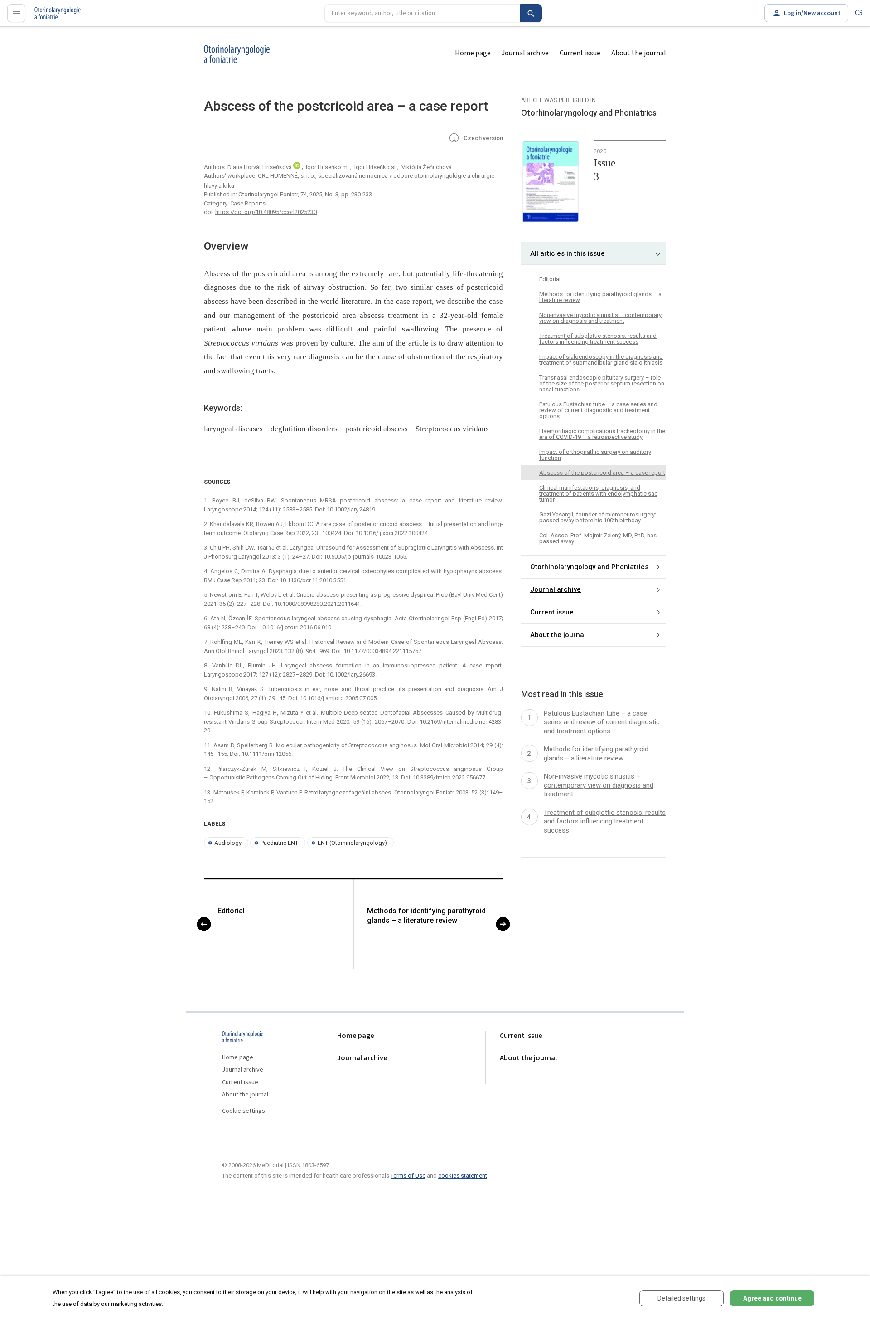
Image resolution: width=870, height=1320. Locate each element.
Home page (473, 53)
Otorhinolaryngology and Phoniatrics (589, 567)
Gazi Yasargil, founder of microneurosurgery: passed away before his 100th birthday (597, 517)
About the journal (638, 53)
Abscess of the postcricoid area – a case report (602, 472)
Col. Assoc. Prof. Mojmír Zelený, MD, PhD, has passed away (598, 538)
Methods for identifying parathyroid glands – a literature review (426, 915)
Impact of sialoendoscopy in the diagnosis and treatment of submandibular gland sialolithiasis (601, 359)
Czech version (482, 138)
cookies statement (462, 1175)
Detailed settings (681, 1298)
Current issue (580, 53)
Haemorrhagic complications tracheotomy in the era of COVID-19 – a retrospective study (602, 434)
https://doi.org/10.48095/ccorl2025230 (266, 212)
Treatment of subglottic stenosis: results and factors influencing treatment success (598, 338)
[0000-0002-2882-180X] (297, 167)
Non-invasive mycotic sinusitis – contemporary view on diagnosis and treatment (600, 318)
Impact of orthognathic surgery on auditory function (595, 454)
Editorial (231, 910)
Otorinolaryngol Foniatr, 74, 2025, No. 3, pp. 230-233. (305, 194)
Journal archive (525, 53)
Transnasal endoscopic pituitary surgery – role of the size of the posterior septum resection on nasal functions (601, 383)
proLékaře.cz (52, 17)
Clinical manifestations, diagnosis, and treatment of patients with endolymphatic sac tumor (598, 493)
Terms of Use (408, 1175)
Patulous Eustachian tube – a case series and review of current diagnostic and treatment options (598, 410)
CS (859, 13)
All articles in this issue (567, 253)
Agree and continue (772, 1298)
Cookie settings (243, 1111)
